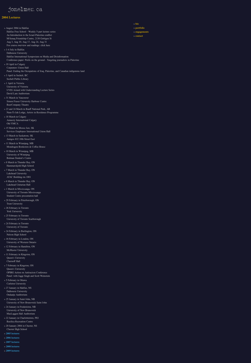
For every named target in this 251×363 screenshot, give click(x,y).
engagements (142, 31)
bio (137, 23)
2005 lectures (12, 333)
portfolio (139, 28)
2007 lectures (12, 342)
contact (139, 36)
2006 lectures (12, 337)
